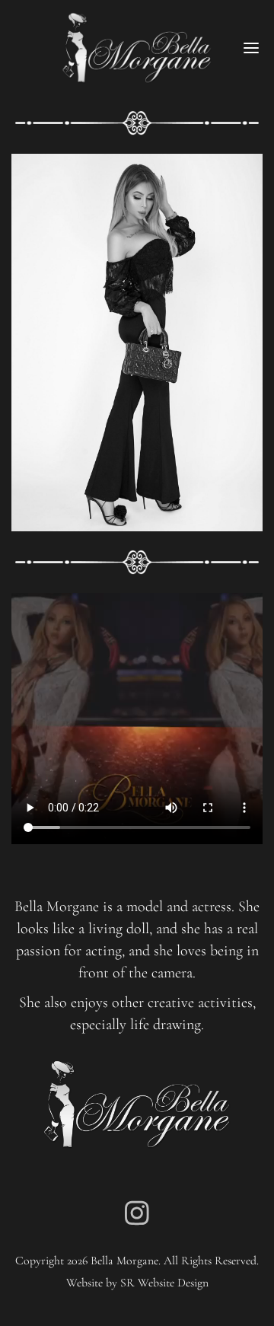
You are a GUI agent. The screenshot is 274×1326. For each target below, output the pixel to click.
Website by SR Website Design (137, 1282)
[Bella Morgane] (137, 47)
